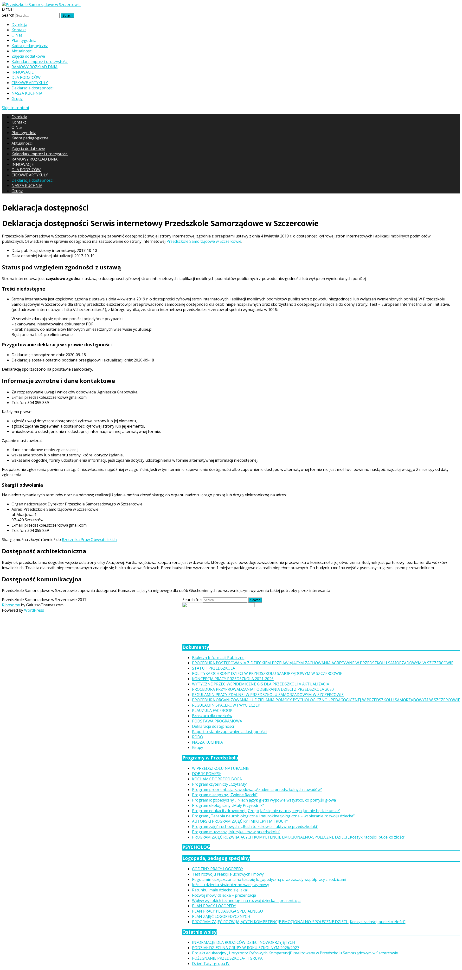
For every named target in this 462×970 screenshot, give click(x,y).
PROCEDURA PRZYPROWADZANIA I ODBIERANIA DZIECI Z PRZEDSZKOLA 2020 (263, 689)
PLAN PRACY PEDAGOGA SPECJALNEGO (227, 911)
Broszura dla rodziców (212, 715)
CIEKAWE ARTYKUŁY (30, 82)
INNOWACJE (23, 72)
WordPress (33, 610)
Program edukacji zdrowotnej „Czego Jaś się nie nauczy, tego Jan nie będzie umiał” (266, 810)
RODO (197, 737)
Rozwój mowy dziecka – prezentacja (224, 895)
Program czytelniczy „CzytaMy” (220, 784)
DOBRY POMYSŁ (206, 773)
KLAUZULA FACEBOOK (212, 710)
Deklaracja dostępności (32, 88)
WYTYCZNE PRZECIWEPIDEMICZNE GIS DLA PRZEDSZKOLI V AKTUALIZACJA (260, 684)
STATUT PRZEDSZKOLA (213, 668)
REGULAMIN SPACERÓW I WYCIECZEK (226, 705)
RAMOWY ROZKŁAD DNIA (35, 66)
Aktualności (22, 51)
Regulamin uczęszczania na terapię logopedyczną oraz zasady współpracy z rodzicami (269, 879)
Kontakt (19, 29)
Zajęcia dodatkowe (28, 56)
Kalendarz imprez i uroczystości (40, 61)
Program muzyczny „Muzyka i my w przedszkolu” (236, 831)
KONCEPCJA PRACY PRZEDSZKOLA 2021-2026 (233, 678)
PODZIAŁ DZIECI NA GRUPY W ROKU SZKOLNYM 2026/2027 (245, 947)
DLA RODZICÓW (26, 77)
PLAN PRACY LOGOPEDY (214, 905)
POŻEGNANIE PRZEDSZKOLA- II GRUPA (227, 958)
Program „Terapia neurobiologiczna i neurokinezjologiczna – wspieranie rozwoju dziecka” (273, 816)
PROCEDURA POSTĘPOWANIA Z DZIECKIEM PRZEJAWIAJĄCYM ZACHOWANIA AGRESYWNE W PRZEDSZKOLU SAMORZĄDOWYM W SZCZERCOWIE (322, 662)
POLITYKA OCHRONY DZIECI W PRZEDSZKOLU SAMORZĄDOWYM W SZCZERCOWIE (267, 673)
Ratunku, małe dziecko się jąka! (220, 890)
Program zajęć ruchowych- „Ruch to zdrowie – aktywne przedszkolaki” (255, 826)
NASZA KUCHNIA (27, 93)
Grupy (17, 98)
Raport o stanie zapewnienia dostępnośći (229, 731)
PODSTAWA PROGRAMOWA (217, 721)
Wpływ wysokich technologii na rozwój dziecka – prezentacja (246, 900)
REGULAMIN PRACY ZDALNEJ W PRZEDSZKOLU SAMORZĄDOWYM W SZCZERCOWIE (268, 694)
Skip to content (15, 107)
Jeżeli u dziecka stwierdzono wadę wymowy (230, 884)
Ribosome (11, 605)
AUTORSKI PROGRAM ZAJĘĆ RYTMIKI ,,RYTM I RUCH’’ (240, 821)
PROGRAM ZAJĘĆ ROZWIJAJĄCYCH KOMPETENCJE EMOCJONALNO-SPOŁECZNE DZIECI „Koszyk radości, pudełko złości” (298, 837)
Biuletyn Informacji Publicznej (218, 657)
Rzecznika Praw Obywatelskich (89, 539)
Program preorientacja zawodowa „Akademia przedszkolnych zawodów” (257, 789)
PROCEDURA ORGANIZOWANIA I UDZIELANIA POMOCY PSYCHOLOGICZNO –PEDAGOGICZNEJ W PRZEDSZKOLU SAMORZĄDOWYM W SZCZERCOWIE (326, 700)
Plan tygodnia (24, 40)
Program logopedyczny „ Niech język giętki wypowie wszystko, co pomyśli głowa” (264, 800)
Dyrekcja (19, 24)
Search (8, 15)
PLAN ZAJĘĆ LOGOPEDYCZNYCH (221, 916)
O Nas (17, 35)
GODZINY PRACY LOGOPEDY (217, 868)
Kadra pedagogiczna (30, 45)
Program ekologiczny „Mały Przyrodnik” (228, 805)
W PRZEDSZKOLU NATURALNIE (220, 768)
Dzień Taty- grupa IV (211, 963)
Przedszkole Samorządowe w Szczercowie (204, 241)
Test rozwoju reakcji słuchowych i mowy (228, 874)
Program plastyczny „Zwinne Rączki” (224, 794)
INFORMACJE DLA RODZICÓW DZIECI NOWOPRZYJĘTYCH (243, 942)
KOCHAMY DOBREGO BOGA (217, 779)
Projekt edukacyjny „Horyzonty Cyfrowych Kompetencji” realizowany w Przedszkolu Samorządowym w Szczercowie (295, 953)
